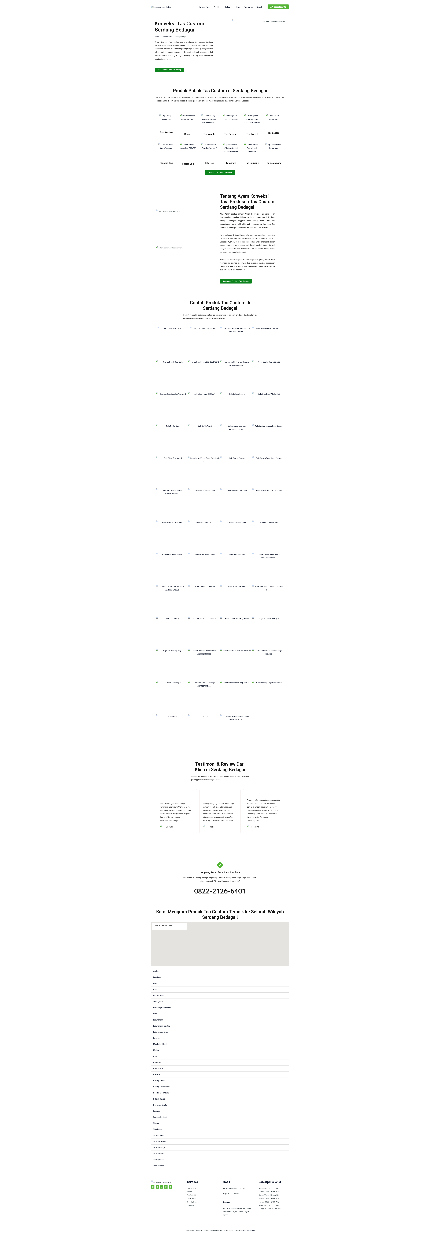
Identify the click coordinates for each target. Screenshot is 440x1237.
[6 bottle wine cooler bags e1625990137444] (204, 697)
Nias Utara (157, 1074)
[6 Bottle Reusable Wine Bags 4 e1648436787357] (236, 730)
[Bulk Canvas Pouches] (236, 472)
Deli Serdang (158, 995)
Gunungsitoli (158, 1001)
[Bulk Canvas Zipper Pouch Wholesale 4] (204, 472)
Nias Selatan (158, 1068)
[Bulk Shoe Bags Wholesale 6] (268, 408)
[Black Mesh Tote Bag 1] (236, 597)
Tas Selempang (273, 163)
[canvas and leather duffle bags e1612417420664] (236, 376)
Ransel (187, 134)
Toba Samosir (158, 1166)
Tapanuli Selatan (159, 1141)
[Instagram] (166, 1187)
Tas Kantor (191, 1198)
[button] (220, 7)
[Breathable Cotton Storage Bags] (268, 504)
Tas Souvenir (252, 163)
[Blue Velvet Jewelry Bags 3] (172, 569)
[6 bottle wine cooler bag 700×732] (268, 343)
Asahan (156, 971)
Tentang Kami (204, 7)
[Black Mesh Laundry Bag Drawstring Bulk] (268, 601)
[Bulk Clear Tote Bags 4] (172, 472)
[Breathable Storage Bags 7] (172, 537)
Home (157, 37)
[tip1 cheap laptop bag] (172, 341)
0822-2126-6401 (220, 891)
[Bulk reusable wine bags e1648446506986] (236, 440)
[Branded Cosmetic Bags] (268, 537)
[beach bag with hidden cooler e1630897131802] (204, 665)
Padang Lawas (159, 1080)
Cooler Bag (188, 163)
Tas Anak (231, 163)
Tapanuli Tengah (159, 1147)
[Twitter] (161, 1187)
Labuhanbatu (158, 1020)
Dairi (155, 989)
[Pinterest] (170, 1187)
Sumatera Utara (166, 37)
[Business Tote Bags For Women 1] (172, 408)
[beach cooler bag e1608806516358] (236, 665)
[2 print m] (204, 726)
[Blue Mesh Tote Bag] (236, 569)
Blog (238, 7)
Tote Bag (209, 163)
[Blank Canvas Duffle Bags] (204, 601)
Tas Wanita (209, 134)
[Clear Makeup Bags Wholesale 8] (268, 697)
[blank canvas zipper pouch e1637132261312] (268, 569)
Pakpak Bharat (159, 1099)
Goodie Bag (166, 163)
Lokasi (227, 7)
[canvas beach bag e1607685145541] (204, 376)
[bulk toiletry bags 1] (236, 408)
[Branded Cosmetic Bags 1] (236, 537)
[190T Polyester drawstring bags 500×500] (268, 665)
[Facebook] (157, 1187)
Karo (155, 1014)
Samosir (156, 1111)
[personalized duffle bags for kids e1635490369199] (236, 343)
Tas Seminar (166, 132)
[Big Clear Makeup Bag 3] (268, 633)
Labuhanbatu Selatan (161, 1026)
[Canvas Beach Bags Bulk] (172, 376)
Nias (155, 1056)
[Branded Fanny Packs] (204, 537)
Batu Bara (157, 977)
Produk (216, 7)
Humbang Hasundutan (162, 1008)
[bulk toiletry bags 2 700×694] (204, 408)
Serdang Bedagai (160, 1117)
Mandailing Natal (159, 1044)
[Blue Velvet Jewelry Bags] (204, 569)
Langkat (156, 1038)
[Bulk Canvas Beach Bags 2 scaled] (268, 472)
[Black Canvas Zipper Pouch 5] (204, 633)
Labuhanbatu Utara (160, 1032)
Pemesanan (248, 7)
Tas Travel (252, 134)
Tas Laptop (273, 133)
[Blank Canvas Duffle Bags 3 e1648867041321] (172, 600)
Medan (156, 1050)
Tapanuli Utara (158, 1153)
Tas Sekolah (230, 134)
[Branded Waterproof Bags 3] (236, 504)
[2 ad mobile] (172, 726)
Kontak (259, 7)
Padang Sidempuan (161, 1093)
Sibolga (156, 1123)
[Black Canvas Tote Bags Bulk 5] (236, 633)
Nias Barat (157, 1062)
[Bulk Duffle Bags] (172, 440)
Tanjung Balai (158, 1135)
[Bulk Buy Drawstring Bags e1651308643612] (172, 504)
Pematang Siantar (160, 1105)
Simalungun (157, 1129)
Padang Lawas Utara (161, 1087)
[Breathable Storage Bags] (204, 504)
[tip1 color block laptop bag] (204, 341)
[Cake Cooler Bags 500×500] (268, 376)
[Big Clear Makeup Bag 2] (172, 663)
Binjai (155, 983)
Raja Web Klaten (249, 1230)
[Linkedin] (152, 1187)
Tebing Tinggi (158, 1160)
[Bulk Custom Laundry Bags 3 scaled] (268, 440)
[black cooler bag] (172, 633)
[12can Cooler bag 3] (172, 697)
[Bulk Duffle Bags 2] (204, 437)
